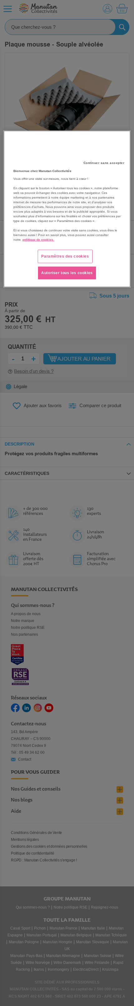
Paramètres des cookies (65, 256)
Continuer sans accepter (104, 163)
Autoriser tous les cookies (67, 273)
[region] (67, 209)
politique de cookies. (38, 239)
